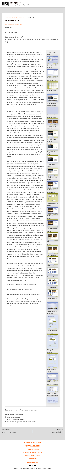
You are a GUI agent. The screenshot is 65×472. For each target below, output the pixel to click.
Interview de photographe (32, 455)
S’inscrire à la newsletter (32, 446)
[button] (62, 4)
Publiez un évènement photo (32, 442)
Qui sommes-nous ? (32, 462)
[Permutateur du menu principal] (58, 4)
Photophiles (15, 2)
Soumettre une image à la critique (32, 452)
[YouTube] (35, 465)
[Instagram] (32, 465)
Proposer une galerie (32, 449)
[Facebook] (30, 465)
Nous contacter (32, 459)
